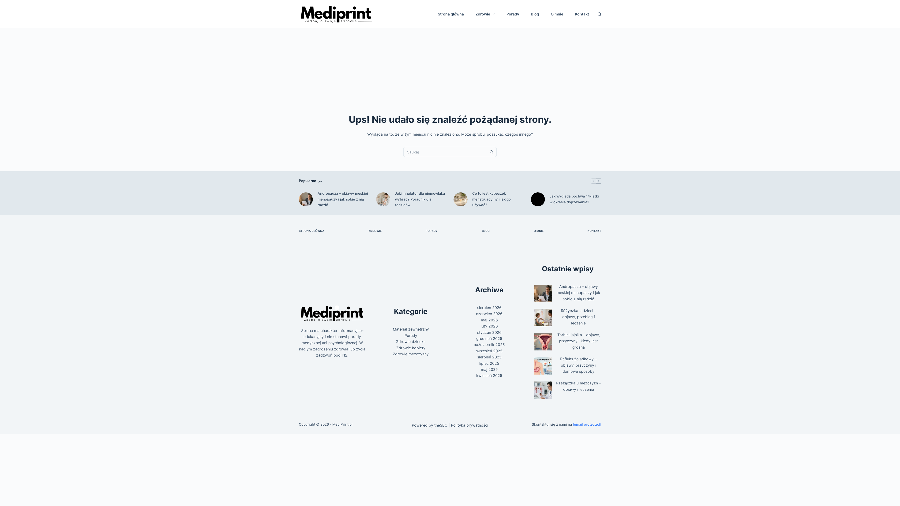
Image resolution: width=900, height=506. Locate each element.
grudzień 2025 (489, 338)
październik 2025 (489, 344)
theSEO (440, 425)
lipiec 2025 (489, 363)
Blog (535, 14)
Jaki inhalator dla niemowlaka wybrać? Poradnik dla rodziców (420, 199)
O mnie (557, 14)
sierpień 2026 (489, 307)
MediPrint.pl (342, 424)
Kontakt (582, 14)
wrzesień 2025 (489, 351)
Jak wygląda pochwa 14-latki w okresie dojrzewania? (574, 199)
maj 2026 (489, 320)
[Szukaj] (599, 14)
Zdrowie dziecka (411, 341)
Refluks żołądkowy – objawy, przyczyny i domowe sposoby (578, 365)
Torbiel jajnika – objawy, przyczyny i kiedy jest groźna (578, 341)
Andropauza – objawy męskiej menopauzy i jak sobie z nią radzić (343, 199)
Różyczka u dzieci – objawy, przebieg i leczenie (578, 316)
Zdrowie (483, 14)
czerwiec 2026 (489, 313)
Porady (512, 14)
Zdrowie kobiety (410, 348)
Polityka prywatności (469, 425)
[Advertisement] (450, 63)
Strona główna (451, 14)
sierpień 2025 (489, 357)
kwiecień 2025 (489, 375)
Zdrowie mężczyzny (411, 354)
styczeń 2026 (489, 332)
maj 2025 (489, 369)
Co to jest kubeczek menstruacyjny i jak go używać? (491, 199)
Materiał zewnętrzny (411, 329)
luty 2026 (489, 326)
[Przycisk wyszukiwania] (491, 152)
